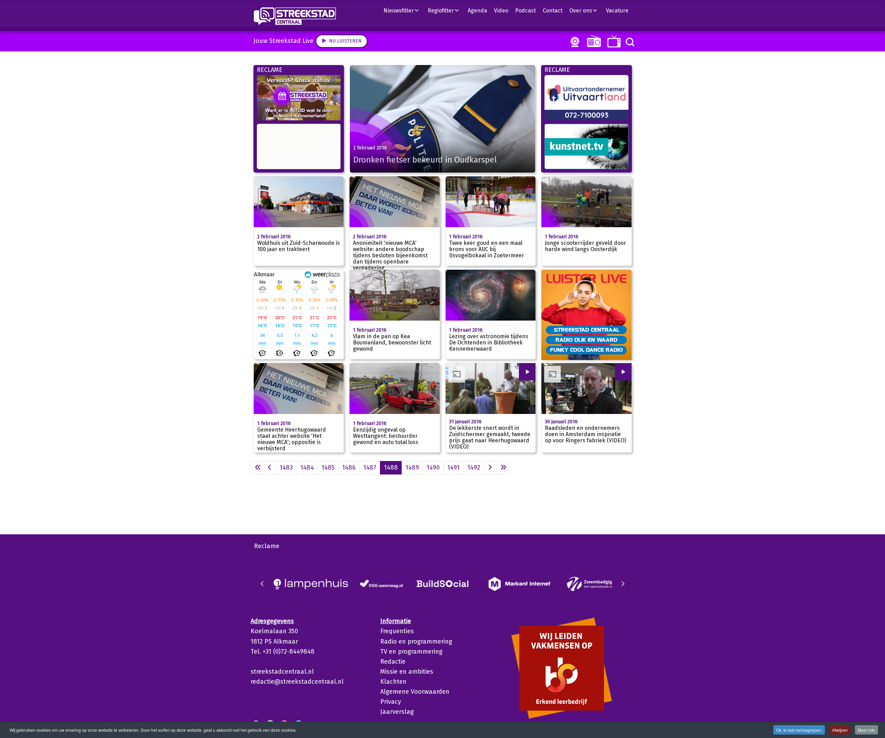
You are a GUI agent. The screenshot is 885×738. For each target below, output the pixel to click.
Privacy (390, 701)
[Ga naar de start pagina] (257, 467)
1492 (473, 467)
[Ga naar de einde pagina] (502, 467)
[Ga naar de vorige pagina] (269, 467)
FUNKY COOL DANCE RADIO (586, 350)
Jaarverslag (397, 712)
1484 (307, 467)
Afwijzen (840, 730)
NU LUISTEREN (592, 41)
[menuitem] (403, 10)
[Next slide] (622, 584)
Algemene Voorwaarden (414, 691)
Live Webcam (573, 42)
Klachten (393, 681)
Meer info (866, 730)
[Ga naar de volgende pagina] (490, 467)
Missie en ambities (406, 671)
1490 (433, 467)
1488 (391, 467)
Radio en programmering (416, 641)
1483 (286, 467)
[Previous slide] (262, 584)
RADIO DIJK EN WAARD (586, 339)
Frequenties (397, 631)
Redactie (393, 661)
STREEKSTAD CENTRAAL (586, 329)
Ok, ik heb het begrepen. (799, 730)
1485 (328, 467)
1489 (412, 467)
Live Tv (613, 41)
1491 (453, 467)
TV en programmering (411, 651)
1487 (369, 467)
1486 (349, 467)
